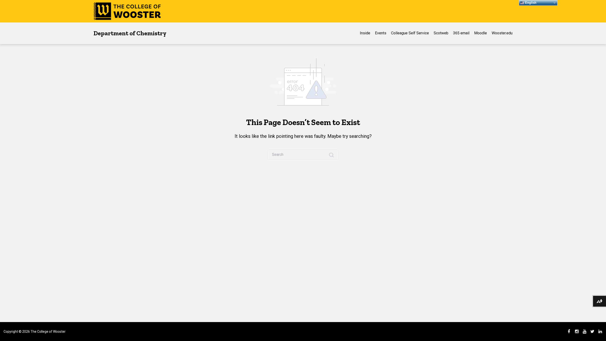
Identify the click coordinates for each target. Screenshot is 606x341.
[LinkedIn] (600, 331)
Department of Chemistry (130, 33)
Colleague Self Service (410, 33)
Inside (365, 33)
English (530, 2)
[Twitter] (592, 331)
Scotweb (441, 33)
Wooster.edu (502, 33)
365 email (461, 33)
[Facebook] (568, 331)
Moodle (480, 33)
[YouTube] (584, 331)
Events (380, 33)
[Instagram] (576, 331)
